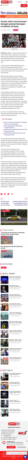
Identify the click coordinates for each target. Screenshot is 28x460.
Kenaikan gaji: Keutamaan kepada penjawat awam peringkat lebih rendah (20, 203)
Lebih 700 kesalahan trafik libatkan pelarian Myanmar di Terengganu (15, 410)
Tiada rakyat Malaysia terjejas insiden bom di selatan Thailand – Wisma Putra (15, 392)
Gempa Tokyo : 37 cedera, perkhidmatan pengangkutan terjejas (15, 401)
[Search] (26, 9)
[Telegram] (12, 194)
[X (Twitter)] (1, 194)
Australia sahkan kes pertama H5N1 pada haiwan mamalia (14, 383)
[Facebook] (5, 194)
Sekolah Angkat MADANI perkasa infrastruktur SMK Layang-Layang (15, 331)
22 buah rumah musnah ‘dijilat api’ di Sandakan (5, 203)
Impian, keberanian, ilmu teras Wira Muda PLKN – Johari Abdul (15, 358)
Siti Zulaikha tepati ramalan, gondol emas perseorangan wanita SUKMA (15, 286)
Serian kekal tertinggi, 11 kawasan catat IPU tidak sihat (15, 313)
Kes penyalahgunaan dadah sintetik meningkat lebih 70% (15, 295)
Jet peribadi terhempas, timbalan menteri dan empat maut (13, 233)
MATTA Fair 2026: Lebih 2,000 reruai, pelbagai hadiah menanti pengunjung (15, 277)
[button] (26, 2)
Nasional (16, 30)
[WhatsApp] (8, 194)
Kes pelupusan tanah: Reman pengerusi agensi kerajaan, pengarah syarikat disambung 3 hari (15, 304)
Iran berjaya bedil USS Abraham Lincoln (12, 247)
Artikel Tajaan (5, 211)
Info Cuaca (5, 5)
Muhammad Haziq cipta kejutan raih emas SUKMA (15, 322)
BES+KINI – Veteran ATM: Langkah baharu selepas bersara (15, 340)
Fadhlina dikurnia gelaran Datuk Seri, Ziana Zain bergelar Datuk (15, 349)
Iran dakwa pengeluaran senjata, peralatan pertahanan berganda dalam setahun (15, 374)
